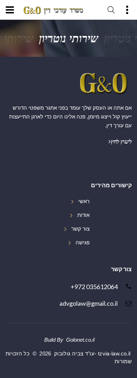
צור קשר (80, 229)
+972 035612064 (94, 287)
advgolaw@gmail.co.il (88, 303)
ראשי (84, 201)
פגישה (83, 242)
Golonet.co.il (80, 340)
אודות (83, 215)
